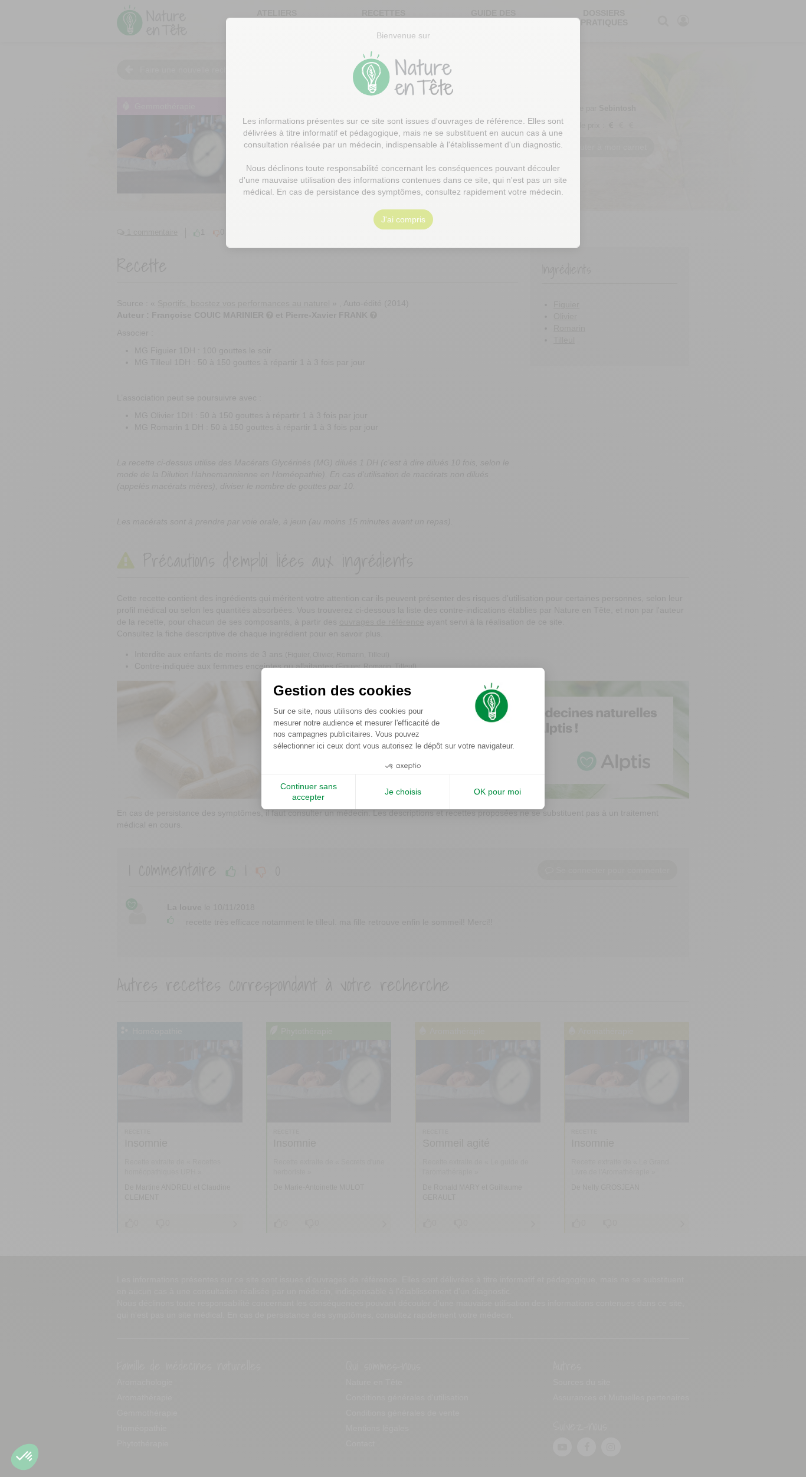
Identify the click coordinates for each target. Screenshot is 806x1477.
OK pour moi (497, 791)
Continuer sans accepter (308, 792)
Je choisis (403, 791)
